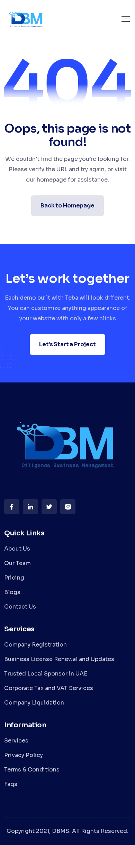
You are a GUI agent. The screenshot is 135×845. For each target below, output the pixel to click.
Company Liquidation (34, 702)
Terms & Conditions (32, 769)
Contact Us (20, 606)
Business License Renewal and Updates (59, 659)
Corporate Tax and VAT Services (48, 688)
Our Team (17, 563)
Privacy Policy (23, 755)
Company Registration (35, 644)
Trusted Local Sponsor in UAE (45, 673)
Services (16, 740)
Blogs (12, 592)
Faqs (10, 784)
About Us (17, 548)
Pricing (14, 577)
